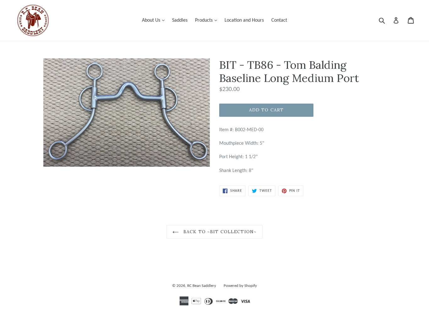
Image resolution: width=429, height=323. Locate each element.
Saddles (179, 20)
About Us (155, 20)
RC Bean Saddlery (201, 286)
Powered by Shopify (240, 286)
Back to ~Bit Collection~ (219, 231)
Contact (279, 20)
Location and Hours (244, 20)
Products (207, 20)
